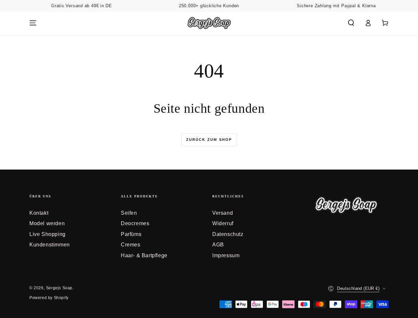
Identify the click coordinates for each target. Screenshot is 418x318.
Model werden (47, 223)
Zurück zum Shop (209, 140)
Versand (222, 213)
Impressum (225, 255)
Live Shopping (47, 234)
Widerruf (222, 223)
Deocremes (135, 223)
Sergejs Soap (59, 288)
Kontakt (38, 213)
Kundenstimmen (49, 244)
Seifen (129, 213)
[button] (351, 23)
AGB (218, 244)
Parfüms (131, 234)
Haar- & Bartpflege (144, 255)
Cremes (130, 244)
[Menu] (32, 23)
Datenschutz (228, 234)
